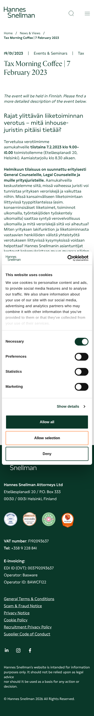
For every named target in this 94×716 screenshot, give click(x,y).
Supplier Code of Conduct (27, 634)
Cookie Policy (15, 620)
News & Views (30, 33)
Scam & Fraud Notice (23, 606)
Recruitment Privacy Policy (28, 627)
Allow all (47, 422)
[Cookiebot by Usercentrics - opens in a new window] (67, 258)
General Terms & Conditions (29, 599)
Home (8, 33)
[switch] (81, 355)
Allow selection (47, 438)
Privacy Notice (17, 613)
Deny (47, 454)
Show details (68, 406)
